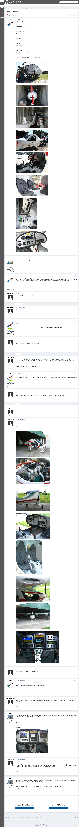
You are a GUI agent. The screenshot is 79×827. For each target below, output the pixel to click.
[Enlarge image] (52, 327)
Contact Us (39, 823)
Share (67, 14)
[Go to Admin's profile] (7, 15)
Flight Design (17, 15)
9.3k (11, 28)
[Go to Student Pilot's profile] (10, 261)
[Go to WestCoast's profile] (10, 717)
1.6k (11, 267)
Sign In (2, 0)
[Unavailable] (32, 72)
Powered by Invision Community (41, 825)
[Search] (74, 2)
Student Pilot (10, 258)
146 (11, 722)
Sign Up (2, 2)
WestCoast (10, 713)
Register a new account (24, 808)
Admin (10, 19)
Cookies (44, 823)
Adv (76, 2)
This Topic (69, 2)
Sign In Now (59, 808)
